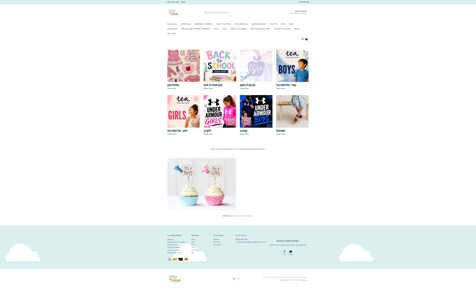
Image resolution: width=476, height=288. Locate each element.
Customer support (173, 250)
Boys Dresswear (248, 149)
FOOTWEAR (172, 29)
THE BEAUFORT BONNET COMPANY (195, 29)
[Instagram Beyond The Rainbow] (238, 278)
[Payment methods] (170, 260)
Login (183, 2)
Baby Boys (215, 149)
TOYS (224, 29)
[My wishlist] (302, 39)
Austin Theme (284, 280)
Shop (201, 185)
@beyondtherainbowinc (242, 216)
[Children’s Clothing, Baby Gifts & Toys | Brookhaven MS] (183, 12)
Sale (192, 253)
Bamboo (225, 149)
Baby (193, 239)
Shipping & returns (173, 247)
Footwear (194, 250)
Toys (193, 247)
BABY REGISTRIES (259, 24)
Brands (297, 29)
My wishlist (218, 245)
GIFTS (216, 29)
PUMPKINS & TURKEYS (203, 24)
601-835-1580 (242, 239)
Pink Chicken (172, 24)
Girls (193, 242)
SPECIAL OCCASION (238, 29)
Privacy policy (172, 245)
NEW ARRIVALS (241, 24)
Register (216, 239)
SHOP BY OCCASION (282, 29)
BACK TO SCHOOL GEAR (260, 29)
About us (170, 239)
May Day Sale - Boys (174, 253)
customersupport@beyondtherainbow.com (251, 242)
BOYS (283, 24)
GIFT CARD (171, 34)
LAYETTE (273, 24)
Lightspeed (303, 280)
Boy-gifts (234, 149)
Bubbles (261, 149)
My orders (217, 242)
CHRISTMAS (186, 24)
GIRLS (291, 24)
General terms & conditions (176, 242)
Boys (193, 245)
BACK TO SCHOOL (223, 24)
